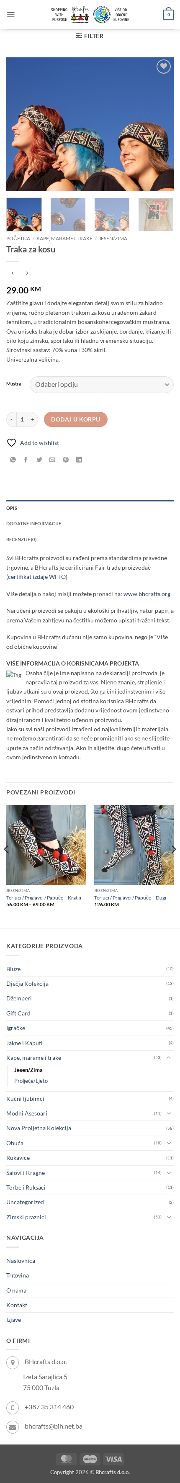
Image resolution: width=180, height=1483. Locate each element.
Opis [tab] (11, 508)
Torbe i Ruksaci (26, 1187)
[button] (10, 14)
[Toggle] (169, 1057)
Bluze (13, 968)
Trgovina (17, 1275)
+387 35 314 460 (49, 1407)
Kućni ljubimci (25, 1098)
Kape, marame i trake (64, 238)
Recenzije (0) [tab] (21, 539)
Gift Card (18, 1013)
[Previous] (20, 124)
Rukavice (18, 1157)
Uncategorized (25, 1201)
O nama (16, 1290)
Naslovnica (20, 1260)
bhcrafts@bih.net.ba (53, 1426)
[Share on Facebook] (26, 460)
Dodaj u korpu (75, 419)
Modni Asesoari (26, 1113)
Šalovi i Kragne (25, 1172)
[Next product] (12, 274)
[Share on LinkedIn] (79, 460)
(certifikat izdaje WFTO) (36, 576)
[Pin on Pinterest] (66, 460)
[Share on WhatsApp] (13, 460)
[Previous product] (27, 274)
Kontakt (16, 1304)
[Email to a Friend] (52, 460)
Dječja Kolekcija (27, 983)
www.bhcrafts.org (146, 593)
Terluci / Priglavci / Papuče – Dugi (130, 897)
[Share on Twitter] (39, 460)
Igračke (15, 1027)
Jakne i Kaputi (24, 1042)
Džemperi (19, 998)
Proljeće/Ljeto (31, 1081)
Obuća (14, 1142)
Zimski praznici (26, 1217)
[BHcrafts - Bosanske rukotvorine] (90, 14)
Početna (18, 238)
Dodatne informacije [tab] (33, 523)
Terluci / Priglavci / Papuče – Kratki (43, 897)
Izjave (13, 1319)
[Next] (159, 124)
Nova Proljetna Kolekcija (38, 1127)
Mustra (13, 383)
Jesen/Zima (113, 238)
